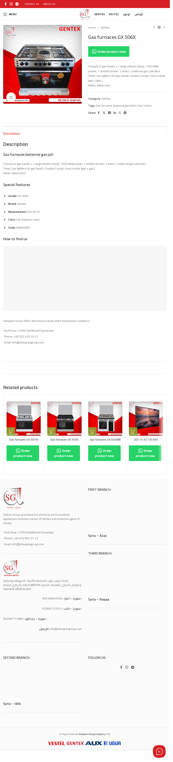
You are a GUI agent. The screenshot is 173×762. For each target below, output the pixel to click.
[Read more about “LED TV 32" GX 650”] (133, 431)
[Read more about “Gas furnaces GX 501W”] (11, 431)
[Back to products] (159, 27)
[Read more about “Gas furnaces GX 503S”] (51, 431)
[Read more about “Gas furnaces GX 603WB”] (92, 431)
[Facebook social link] (5, 4)
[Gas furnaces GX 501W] (24, 418)
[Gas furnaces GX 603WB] (105, 418)
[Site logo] (85, 14)
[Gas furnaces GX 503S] (64, 418)
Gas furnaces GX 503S (64, 439)
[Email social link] (109, 113)
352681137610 (52, 608)
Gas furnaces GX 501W (23, 439)
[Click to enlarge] (11, 95)
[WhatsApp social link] (119, 113)
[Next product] (164, 27)
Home (92, 27)
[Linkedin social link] (114, 113)
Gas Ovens (145, 105)
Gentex (104, 27)
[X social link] (104, 113)
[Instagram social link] (11, 4)
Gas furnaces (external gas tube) (116, 105)
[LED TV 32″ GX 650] (146, 418)
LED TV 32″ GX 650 (146, 439)
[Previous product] (154, 27)
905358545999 (52, 598)
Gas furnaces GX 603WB (105, 439)
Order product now (111, 51)
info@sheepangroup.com (66, 629)
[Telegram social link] (17, 4)
